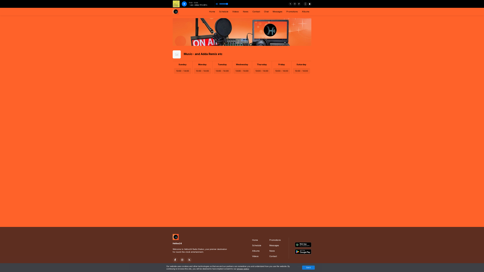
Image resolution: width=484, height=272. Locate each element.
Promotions (292, 11)
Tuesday (222, 64)
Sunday (182, 64)
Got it (308, 267)
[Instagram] (294, 4)
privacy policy (243, 269)
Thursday (262, 64)
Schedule (223, 11)
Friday (281, 64)
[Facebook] (299, 4)
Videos (235, 11)
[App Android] (309, 4)
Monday (202, 64)
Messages (277, 11)
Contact (256, 11)
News (245, 11)
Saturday (301, 64)
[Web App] (305, 4)
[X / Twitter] (290, 4)
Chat (266, 11)
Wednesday (242, 64)
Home (212, 11)
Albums (305, 11)
